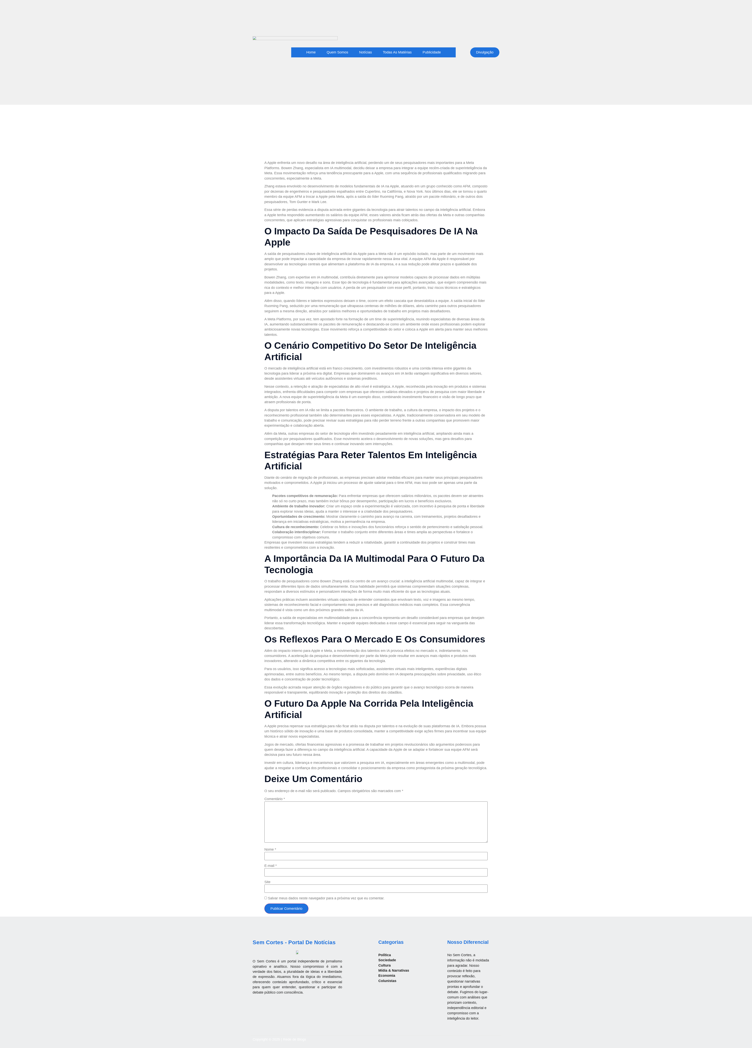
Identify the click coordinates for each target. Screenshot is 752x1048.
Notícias (365, 52)
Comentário (274, 799)
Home (311, 52)
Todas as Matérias (397, 52)
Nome (270, 849)
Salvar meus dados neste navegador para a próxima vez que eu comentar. (326, 898)
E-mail (270, 866)
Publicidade (432, 52)
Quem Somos (337, 52)
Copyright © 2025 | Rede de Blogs (279, 1039)
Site (267, 882)
